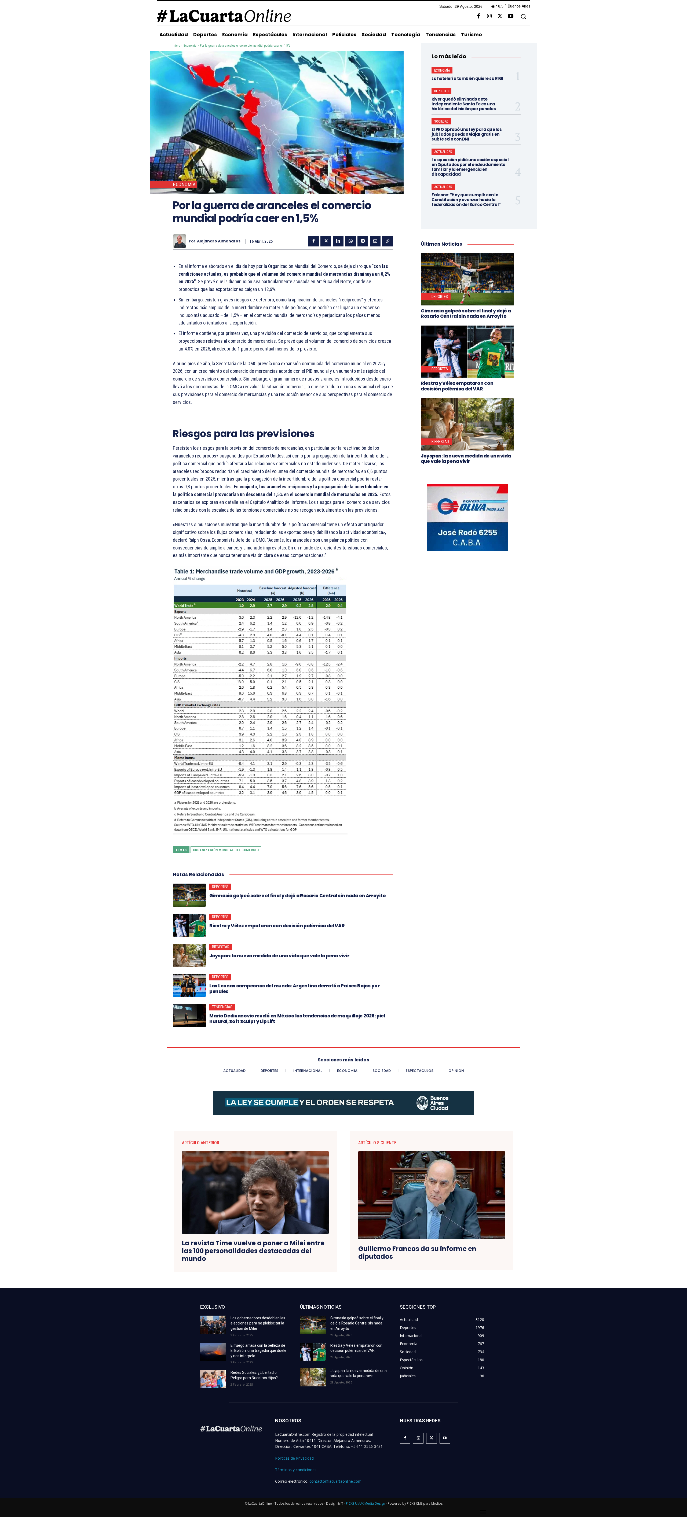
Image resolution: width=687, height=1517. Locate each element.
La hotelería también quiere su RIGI (467, 78)
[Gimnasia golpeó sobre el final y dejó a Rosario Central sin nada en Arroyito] (189, 895)
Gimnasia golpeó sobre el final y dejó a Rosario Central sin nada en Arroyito (297, 895)
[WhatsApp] (350, 241)
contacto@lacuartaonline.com (335, 1481)
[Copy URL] (387, 241)
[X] (500, 16)
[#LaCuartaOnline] (224, 15)
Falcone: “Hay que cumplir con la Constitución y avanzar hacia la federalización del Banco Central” (466, 199)
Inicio (176, 45)
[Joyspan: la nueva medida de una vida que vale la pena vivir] (189, 955)
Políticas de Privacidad (294, 1458)
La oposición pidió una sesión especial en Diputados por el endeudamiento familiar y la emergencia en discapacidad (470, 167)
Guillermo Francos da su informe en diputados (417, 1253)
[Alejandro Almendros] (181, 241)
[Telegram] (362, 241)
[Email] (375, 241)
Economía (190, 45)
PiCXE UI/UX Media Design (365, 1503)
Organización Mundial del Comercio (226, 850)
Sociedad (441, 121)
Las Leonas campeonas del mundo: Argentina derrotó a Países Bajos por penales (294, 988)
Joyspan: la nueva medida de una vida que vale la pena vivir (279, 956)
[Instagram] (489, 16)
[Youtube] (510, 16)
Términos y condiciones (295, 1469)
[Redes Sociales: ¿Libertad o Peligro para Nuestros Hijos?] (213, 1379)
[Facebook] (478, 16)
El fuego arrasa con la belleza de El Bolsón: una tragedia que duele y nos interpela (258, 1350)
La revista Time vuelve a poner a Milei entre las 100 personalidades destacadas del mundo (253, 1251)
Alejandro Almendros (218, 241)
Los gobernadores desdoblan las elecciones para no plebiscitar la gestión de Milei (258, 1323)
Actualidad (443, 152)
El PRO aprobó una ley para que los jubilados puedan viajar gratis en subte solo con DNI (467, 134)
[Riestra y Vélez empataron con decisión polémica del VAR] (189, 925)
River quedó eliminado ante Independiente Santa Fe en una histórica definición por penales (464, 104)
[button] (523, 16)
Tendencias (222, 1007)
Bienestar (220, 946)
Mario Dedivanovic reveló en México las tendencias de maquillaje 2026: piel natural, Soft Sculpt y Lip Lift (297, 1018)
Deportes (220, 886)
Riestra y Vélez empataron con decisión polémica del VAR (277, 925)
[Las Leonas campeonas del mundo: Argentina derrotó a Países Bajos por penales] (189, 985)
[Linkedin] (338, 241)
